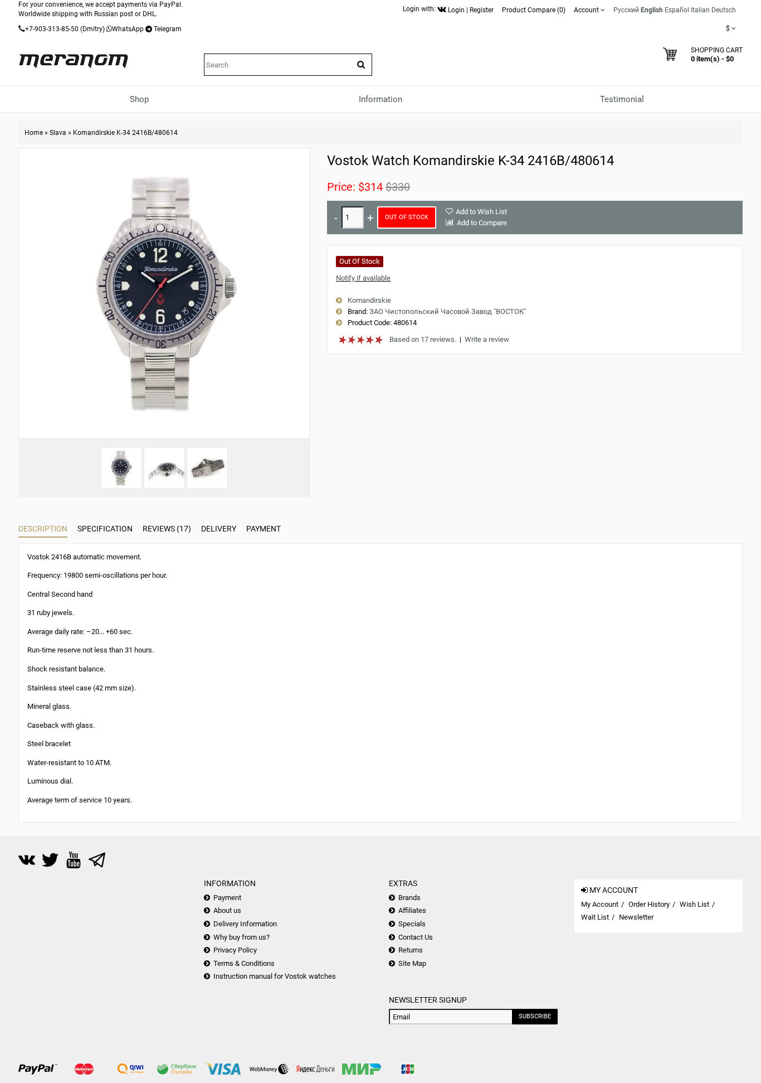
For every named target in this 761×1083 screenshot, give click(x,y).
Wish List (694, 904)
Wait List (595, 917)
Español (677, 10)
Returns (410, 950)
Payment (263, 528)
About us (227, 910)
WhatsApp (128, 29)
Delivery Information (245, 924)
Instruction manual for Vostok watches (274, 976)
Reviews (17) (167, 528)
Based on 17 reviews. (422, 339)
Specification (105, 528)
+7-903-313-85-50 (52, 29)
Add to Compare (482, 223)
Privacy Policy (235, 950)
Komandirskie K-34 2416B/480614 (125, 133)
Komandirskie (369, 300)
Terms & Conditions (244, 963)
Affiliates (412, 910)
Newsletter (636, 917)
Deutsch (723, 10)
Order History (649, 904)
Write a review (487, 339)
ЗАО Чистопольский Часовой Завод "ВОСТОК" (447, 311)
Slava (58, 133)
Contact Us (415, 937)
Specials (412, 924)
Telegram (168, 29)
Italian (700, 10)
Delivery (218, 528)
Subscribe (535, 1016)
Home (34, 133)
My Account (599, 904)
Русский (626, 10)
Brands (409, 897)
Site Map (412, 963)
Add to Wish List (481, 211)
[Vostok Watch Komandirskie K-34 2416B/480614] (121, 468)
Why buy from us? (241, 937)
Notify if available (363, 278)
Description (42, 528)
